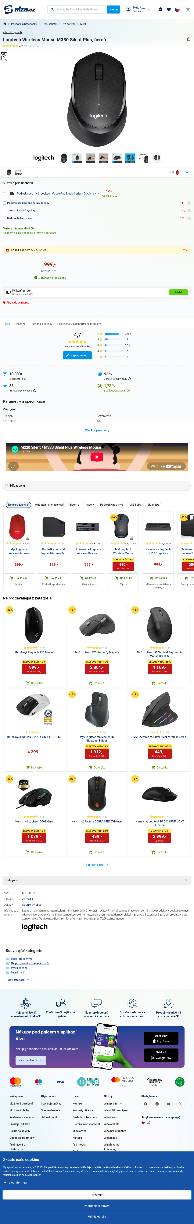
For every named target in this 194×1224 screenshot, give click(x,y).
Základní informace (85, 1117)
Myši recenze (19, 967)
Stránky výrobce (31, 904)
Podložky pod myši (53, 584)
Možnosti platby (19, 1110)
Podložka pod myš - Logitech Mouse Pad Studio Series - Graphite (55, 193)
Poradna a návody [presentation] (41, 323)
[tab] (7, 323)
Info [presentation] (7, 323)
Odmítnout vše (97, 1216)
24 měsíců (28, 898)
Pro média (79, 1144)
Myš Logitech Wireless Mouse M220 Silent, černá (123, 551)
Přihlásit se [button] (139, 11)
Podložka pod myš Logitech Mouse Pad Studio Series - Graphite (53, 551)
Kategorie (12, 880)
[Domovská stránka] (4, 24)
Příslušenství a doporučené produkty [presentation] (79, 323)
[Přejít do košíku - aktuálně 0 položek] (187, 9)
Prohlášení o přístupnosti (17, 1147)
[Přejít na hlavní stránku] (19, 9)
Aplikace (78, 1151)
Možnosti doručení (21, 1103)
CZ (148, 1122)
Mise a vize (79, 1130)
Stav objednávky (51, 1103)
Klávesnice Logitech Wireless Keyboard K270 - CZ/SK (88, 551)
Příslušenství (49, 23)
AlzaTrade (110, 1137)
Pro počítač (68, 23)
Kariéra (77, 1137)
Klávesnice (88, 584)
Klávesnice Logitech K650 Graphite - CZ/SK (158, 551)
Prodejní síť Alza (19, 1124)
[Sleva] (114, 517)
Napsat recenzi (80, 355)
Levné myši (18, 972)
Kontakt (77, 1103)
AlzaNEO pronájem (116, 1110)
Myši (83, 23)
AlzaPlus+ (110, 1117)
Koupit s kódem (20, 249)
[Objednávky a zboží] (160, 9)
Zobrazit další (94, 864)
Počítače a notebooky (24, 23)
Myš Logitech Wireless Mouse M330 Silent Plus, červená (18, 551)
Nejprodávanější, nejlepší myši (30, 963)
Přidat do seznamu (17, 302)
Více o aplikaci (28, 1060)
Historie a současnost (86, 1124)
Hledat (114, 9)
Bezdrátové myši (21, 958)
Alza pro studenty (115, 1130)
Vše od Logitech (12, 32)
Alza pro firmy (113, 1103)
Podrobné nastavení (97, 1206)
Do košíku (37, 683)
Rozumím (97, 1195)
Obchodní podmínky (21, 1137)
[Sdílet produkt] (188, 38)
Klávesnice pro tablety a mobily (158, 586)
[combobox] (77, 9)
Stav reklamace (50, 1110)
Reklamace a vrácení (22, 1117)
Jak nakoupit (49, 1117)
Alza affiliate (111, 1124)
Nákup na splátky (19, 1130)
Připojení (8, 415)
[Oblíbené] (169, 9)
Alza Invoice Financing (111, 1147)
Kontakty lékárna (83, 1110)
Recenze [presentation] (20, 323)
